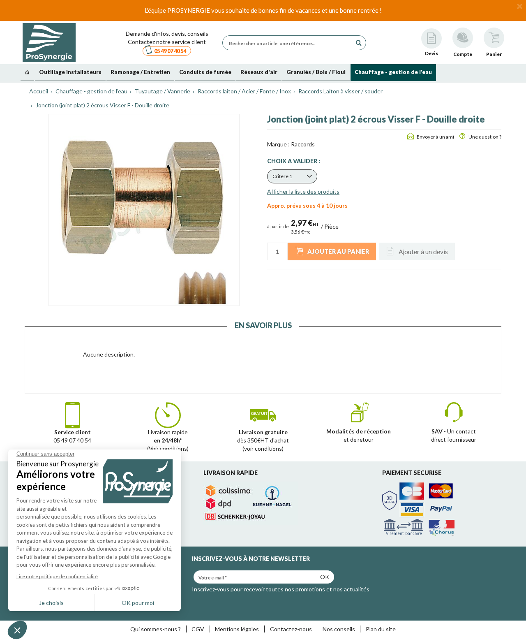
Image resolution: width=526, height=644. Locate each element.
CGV (197, 628)
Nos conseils (339, 628)
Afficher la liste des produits (303, 191)
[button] (292, 176)
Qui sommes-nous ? (155, 628)
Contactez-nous (291, 628)
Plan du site (381, 628)
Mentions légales (237, 628)
